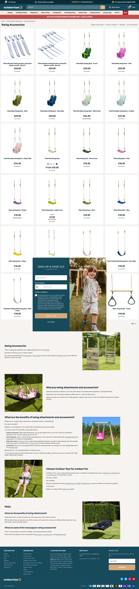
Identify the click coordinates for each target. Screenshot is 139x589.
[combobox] (38, 286)
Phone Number (40, 283)
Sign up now (51, 316)
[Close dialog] (104, 260)
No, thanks (51, 322)
